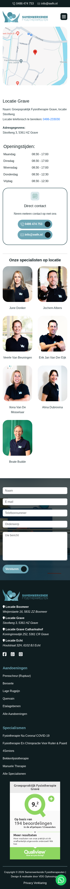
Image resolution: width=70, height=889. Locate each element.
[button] (63, 16)
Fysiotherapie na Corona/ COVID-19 (26, 735)
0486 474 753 (25, 3)
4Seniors (8, 750)
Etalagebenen (12, 706)
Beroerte (8, 683)
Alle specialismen (14, 773)
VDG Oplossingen (49, 876)
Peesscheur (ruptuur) (17, 675)
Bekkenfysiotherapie (16, 758)
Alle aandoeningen (15, 713)
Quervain (8, 698)
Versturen (12, 568)
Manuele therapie (14, 766)
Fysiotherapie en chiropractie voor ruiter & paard (35, 743)
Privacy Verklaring (35, 882)
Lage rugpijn (11, 691)
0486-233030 (51, 119)
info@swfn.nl (49, 3)
